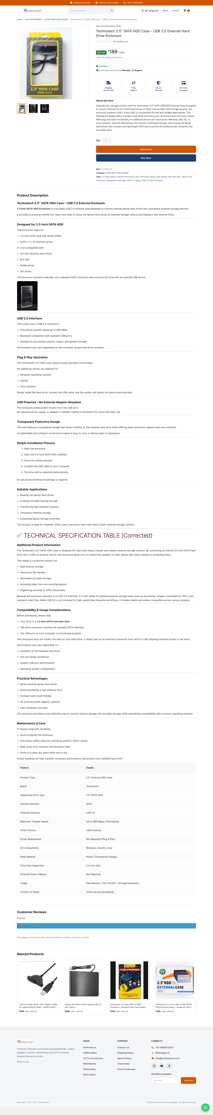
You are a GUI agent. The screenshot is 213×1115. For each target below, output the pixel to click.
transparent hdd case (116, 180)
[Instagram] (154, 1066)
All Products (89, 1047)
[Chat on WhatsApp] (205, 1107)
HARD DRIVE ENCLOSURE (56, 19)
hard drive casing (147, 176)
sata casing (161, 176)
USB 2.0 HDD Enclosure (152, 180)
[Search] (112, 11)
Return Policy (124, 1058)
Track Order (123, 1063)
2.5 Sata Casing (109, 176)
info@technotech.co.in (167, 1058)
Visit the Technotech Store (108, 26)
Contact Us (123, 1047)
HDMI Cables (90, 1052)
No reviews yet (120, 41)
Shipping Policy (125, 1052)
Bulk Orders (89, 1074)
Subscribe (188, 1080)
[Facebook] (169, 1066)
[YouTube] (162, 1066)
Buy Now (146, 158)
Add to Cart (146, 149)
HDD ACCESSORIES (33, 19)
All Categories (151, 10)
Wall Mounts (89, 1063)
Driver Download (126, 1069)
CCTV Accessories (93, 1058)
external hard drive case (128, 176)
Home (19, 19)
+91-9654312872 (164, 1047)
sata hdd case (174, 176)
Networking (89, 1069)
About (165, 10)
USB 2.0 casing (133, 180)
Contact (176, 10)
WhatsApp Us (162, 1052)
